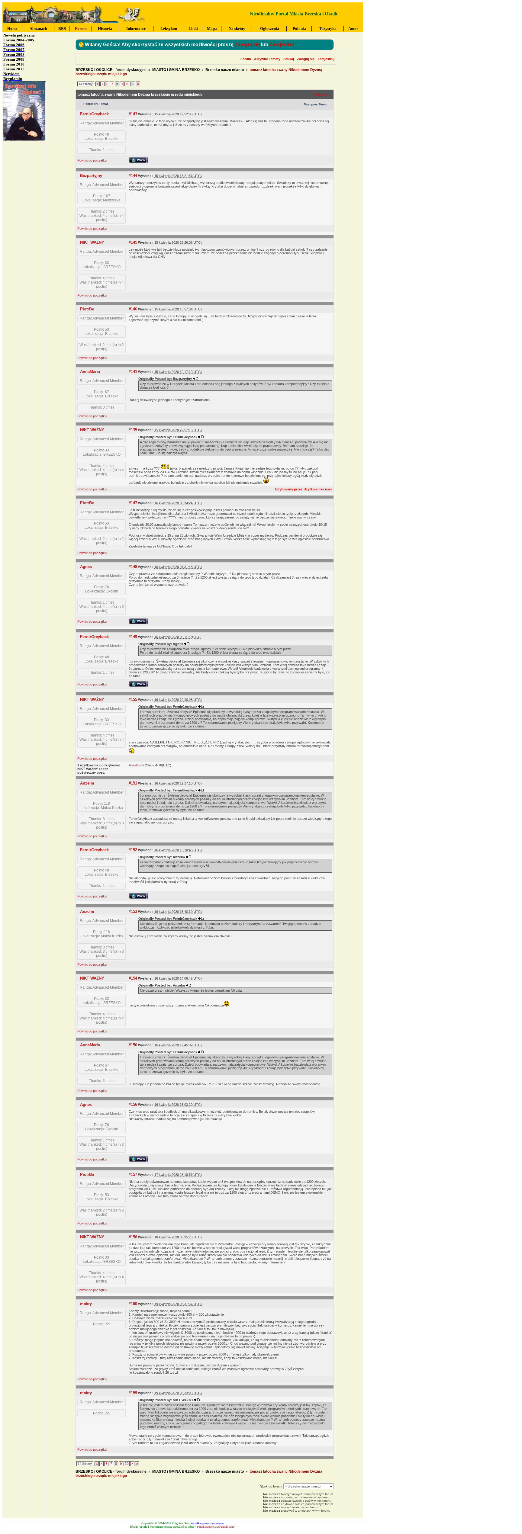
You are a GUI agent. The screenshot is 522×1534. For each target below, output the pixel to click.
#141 (133, 371)
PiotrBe (87, 309)
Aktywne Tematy (267, 59)
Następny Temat (315, 104)
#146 (133, 309)
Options (320, 94)
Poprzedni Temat (95, 103)
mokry (86, 1303)
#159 (133, 1393)
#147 (133, 503)
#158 (133, 1237)
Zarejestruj (281, 44)
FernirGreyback (94, 114)
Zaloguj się (247, 44)
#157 (133, 1174)
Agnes (86, 566)
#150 (133, 1045)
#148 (133, 566)
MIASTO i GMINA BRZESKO (176, 70)
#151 (133, 783)
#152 (133, 850)
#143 (133, 114)
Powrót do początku (92, 160)
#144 (133, 175)
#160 (133, 1303)
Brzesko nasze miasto (224, 70)
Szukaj (288, 59)
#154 (133, 978)
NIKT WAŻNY (92, 242)
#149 (133, 636)
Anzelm (87, 783)
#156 (133, 1104)
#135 (133, 430)
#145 (133, 242)
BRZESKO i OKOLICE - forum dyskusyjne (111, 70)
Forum (245, 59)
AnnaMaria (90, 371)
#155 (133, 699)
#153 (133, 911)
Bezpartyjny (91, 175)
